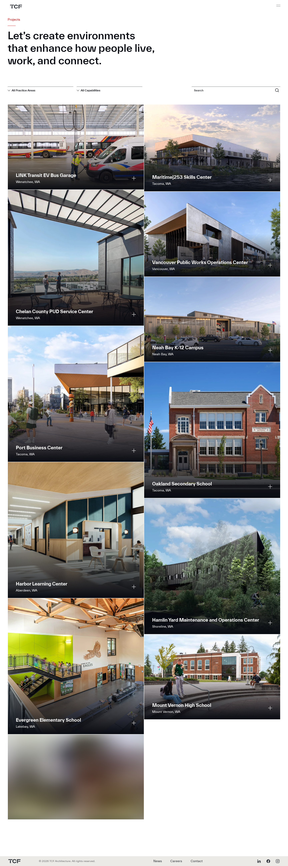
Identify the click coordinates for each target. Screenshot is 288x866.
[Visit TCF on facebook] (268, 861)
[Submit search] (277, 90)
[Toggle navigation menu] (278, 6)
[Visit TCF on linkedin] (259, 861)
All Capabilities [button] (90, 90)
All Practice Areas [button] (23, 90)
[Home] (16, 6)
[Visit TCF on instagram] (278, 861)
